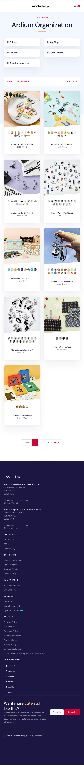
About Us (8, 601)
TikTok (11, 692)
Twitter (11, 682)
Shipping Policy (10, 622)
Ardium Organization (42, 25)
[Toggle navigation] (5, 6)
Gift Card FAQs (11, 590)
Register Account (11, 564)
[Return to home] (40, 5)
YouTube (12, 687)
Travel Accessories (19, 63)
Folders (13, 42)
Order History (10, 573)
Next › (57, 442)
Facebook (12, 666)
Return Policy (10, 626)
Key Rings (54, 42)
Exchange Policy (11, 631)
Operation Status (12, 610)
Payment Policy (11, 640)
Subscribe (74, 712)
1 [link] (35, 442)
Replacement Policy (12, 635)
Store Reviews (10, 606)
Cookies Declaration (13, 649)
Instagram (12, 671)
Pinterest (12, 676)
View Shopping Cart (13, 560)
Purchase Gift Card (12, 585)
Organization (23, 81)
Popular (71, 81)
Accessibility (9, 548)
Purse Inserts (56, 52)
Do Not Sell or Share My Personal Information (24, 653)
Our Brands (42, 18)
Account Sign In (11, 569)
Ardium (9, 81)
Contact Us (9, 539)
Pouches (14, 52)
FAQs (6, 544)
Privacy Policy (10, 644)
